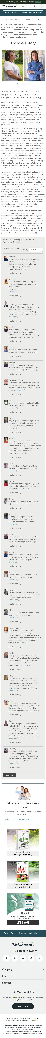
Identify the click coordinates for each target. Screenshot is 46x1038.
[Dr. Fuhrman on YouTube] (23, 958)
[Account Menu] (34, 6)
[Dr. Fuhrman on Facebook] (6, 958)
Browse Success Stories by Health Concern (23, 13)
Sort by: (25, 250)
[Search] (28, 6)
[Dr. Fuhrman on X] (39, 958)
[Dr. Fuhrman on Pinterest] (14, 958)
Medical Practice (35, 1020)
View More (9, 775)
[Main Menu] (23, 6)
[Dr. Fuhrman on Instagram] (31, 958)
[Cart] (41, 6)
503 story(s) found (11, 248)
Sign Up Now (23, 1006)
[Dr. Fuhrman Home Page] (10, 6)
